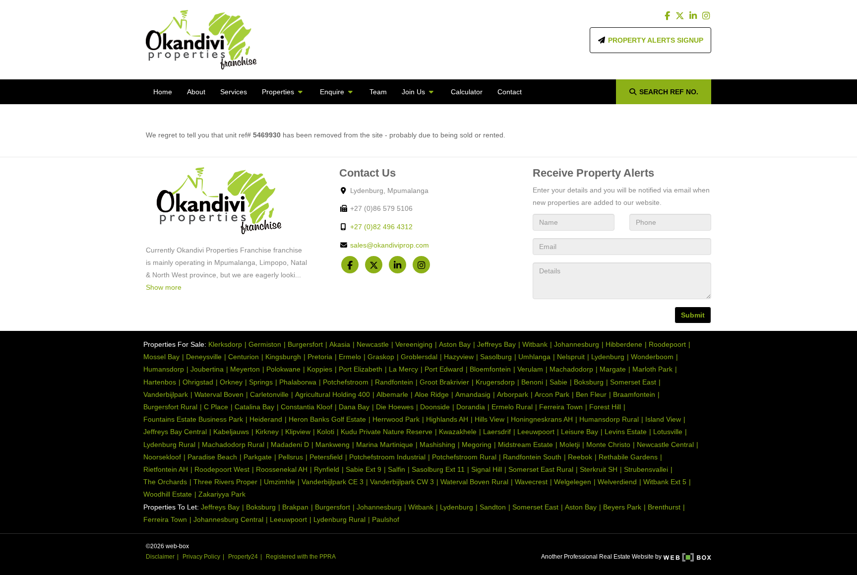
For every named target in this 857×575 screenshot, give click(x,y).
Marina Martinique (384, 444)
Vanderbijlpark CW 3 (402, 482)
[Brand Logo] (201, 39)
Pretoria (319, 357)
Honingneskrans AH (542, 419)
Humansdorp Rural (609, 419)
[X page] (680, 16)
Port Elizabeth (360, 369)
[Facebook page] (668, 16)
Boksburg (589, 382)
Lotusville (667, 432)
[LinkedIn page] (693, 16)
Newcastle (373, 344)
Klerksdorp (225, 344)
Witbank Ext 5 (664, 482)
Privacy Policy (201, 556)
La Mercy (403, 369)
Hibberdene (624, 344)
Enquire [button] (333, 92)
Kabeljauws (231, 432)
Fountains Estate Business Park (193, 419)
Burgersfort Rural (170, 407)
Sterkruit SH (598, 469)
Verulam (530, 369)
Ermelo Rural (512, 407)
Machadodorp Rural (233, 444)
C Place (216, 407)
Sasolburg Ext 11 (438, 469)
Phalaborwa (297, 382)
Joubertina (207, 369)
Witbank (535, 344)
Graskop (380, 357)
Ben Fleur (591, 394)
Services (233, 92)
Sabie (558, 382)
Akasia (339, 344)
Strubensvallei (646, 469)
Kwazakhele (458, 432)
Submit (693, 315)
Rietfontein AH (165, 469)
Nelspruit (571, 357)
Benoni (532, 382)
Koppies (319, 369)
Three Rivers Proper (225, 482)
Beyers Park (622, 507)
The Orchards (165, 482)
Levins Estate (626, 432)
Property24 (243, 556)
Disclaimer (160, 556)
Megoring (476, 444)
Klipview (297, 432)
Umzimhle (279, 482)
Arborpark (512, 394)
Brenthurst (664, 507)
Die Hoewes (395, 407)
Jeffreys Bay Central (175, 432)
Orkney (231, 382)
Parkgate (258, 457)
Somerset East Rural (540, 469)
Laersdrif (497, 432)
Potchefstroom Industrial (387, 457)
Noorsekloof (162, 457)
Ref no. (668, 92)
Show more (164, 287)
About (196, 92)
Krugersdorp (495, 382)
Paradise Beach (212, 457)
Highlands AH (447, 419)
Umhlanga (534, 357)
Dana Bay (354, 407)
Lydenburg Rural (169, 444)
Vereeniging (413, 344)
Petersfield (326, 457)
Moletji (569, 444)
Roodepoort (667, 344)
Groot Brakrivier (444, 382)
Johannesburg (576, 344)
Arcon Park (552, 394)
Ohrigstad (198, 382)
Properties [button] (279, 92)
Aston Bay (455, 344)
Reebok (580, 457)
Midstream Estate (525, 444)
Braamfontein (634, 394)
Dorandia (470, 407)
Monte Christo (608, 444)
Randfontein (394, 382)
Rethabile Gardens (628, 457)
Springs (261, 382)
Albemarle (392, 394)
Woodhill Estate (167, 494)
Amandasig (472, 394)
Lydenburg (607, 357)
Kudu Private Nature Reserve (386, 432)
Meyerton (245, 369)
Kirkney (267, 432)
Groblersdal (419, 357)
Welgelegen (572, 482)
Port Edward (444, 369)
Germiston (264, 344)
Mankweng (332, 444)
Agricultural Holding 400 (332, 394)
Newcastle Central (665, 444)
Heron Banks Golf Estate (327, 419)
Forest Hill (605, 407)
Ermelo (350, 357)
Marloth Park (652, 369)
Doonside (435, 407)
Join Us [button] (414, 92)
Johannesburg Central (228, 519)
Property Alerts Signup (654, 40)
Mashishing (437, 444)
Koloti (325, 432)
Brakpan (295, 507)
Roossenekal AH (281, 469)
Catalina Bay (254, 407)
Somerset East (633, 382)
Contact (509, 92)
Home (162, 92)
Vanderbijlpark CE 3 (333, 482)
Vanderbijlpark (165, 394)
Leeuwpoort (535, 432)
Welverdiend (617, 482)
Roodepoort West (221, 469)
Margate (613, 369)
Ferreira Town (561, 407)
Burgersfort (305, 344)
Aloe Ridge (432, 394)
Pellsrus (290, 457)
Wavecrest (531, 482)
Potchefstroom (345, 382)
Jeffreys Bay (496, 344)
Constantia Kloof (306, 407)
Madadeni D (290, 444)
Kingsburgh (283, 357)
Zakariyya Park (221, 494)
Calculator (467, 92)
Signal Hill (486, 469)
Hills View (489, 419)
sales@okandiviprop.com (389, 245)
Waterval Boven (219, 394)
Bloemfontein (490, 369)
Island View (663, 419)
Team (378, 92)
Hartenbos (159, 382)
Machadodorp (571, 369)
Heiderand (265, 419)
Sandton (493, 507)
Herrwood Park (396, 419)
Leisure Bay (579, 432)
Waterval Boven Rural (474, 482)
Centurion (243, 357)
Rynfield (326, 469)
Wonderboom (652, 357)
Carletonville (269, 394)
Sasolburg (496, 357)
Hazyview (459, 357)
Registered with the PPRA (301, 556)
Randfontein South (532, 457)
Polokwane (283, 369)
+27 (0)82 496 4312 (381, 227)
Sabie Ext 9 (363, 469)
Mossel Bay (161, 357)
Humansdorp (163, 369)
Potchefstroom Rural (464, 457)
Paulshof (385, 519)
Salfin (396, 469)
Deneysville (204, 357)
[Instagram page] (705, 16)
